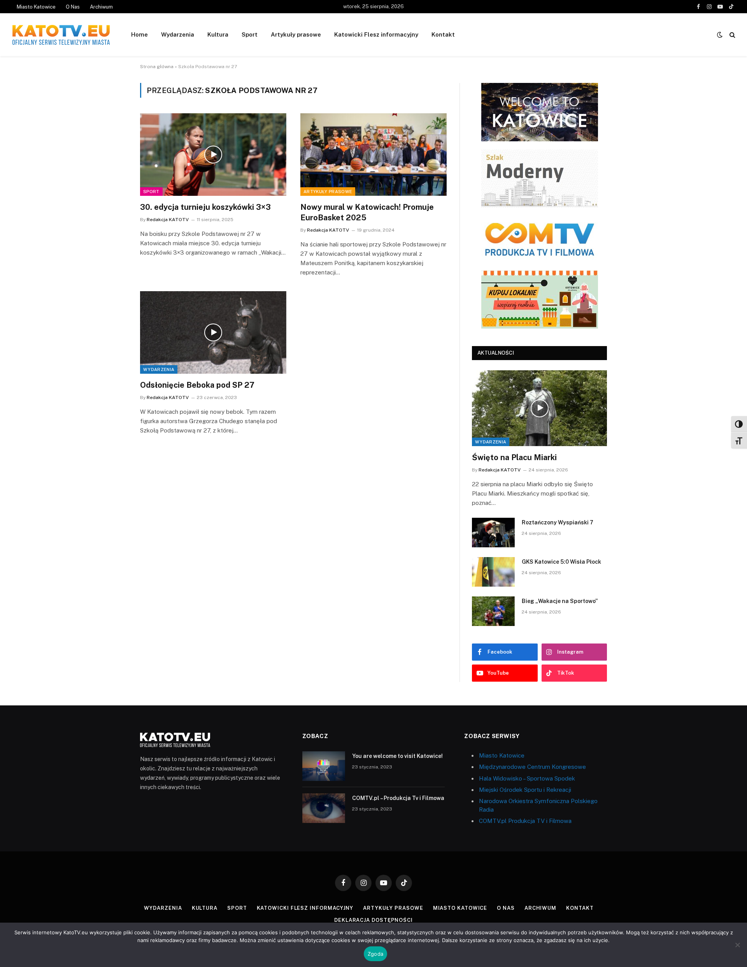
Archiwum (101, 7)
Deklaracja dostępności (373, 920)
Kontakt (443, 34)
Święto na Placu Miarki (514, 457)
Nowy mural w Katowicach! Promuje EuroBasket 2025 (367, 212)
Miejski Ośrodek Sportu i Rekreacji (525, 789)
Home (139, 34)
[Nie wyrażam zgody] (737, 945)
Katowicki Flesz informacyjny (376, 34)
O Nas (73, 7)
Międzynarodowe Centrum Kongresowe (532, 766)
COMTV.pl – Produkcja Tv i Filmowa (398, 798)
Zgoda (375, 954)
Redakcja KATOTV (168, 219)
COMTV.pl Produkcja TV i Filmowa (525, 821)
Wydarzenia (177, 34)
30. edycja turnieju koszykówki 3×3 (205, 207)
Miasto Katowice (36, 7)
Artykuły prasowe (296, 34)
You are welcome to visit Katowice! (397, 756)
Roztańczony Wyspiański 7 (557, 522)
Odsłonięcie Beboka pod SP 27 (197, 385)
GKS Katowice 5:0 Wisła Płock (561, 562)
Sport (250, 34)
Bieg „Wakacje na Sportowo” (560, 601)
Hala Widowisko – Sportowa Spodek (527, 778)
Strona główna (157, 66)
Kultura (217, 34)
